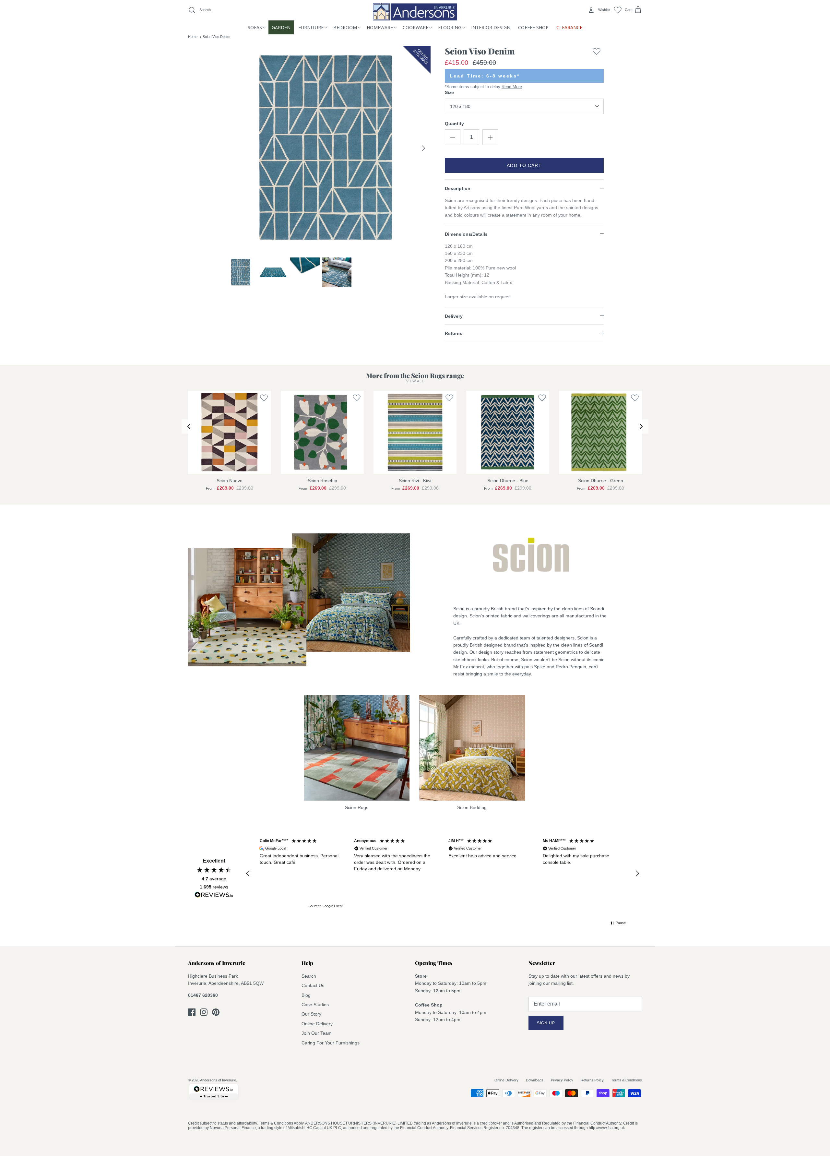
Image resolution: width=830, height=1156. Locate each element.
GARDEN (281, 27)
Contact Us (313, 985)
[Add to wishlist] (596, 52)
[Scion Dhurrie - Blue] (507, 432)
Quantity (454, 123)
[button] (248, 873)
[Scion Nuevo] (229, 432)
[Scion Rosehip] (322, 432)
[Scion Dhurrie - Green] (600, 432)
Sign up (546, 1023)
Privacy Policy (562, 1080)
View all (415, 381)
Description (457, 188)
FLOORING (449, 27)
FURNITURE (311, 27)
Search (309, 976)
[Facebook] (192, 1012)
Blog (306, 995)
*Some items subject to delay (483, 86)
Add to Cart (524, 165)
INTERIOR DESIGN (490, 27)
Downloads (534, 1080)
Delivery (454, 316)
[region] (442, 873)
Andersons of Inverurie (218, 1080)
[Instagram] (204, 1012)
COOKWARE (415, 27)
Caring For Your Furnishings (331, 1042)
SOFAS (255, 27)
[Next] (423, 148)
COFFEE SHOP (533, 27)
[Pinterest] (215, 1012)
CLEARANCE (569, 27)
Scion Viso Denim (216, 37)
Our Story (311, 1014)
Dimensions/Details (466, 234)
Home (192, 37)
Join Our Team (317, 1033)
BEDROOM (345, 27)
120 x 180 (460, 106)
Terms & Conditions (626, 1080)
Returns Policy (592, 1080)
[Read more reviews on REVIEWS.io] (214, 896)
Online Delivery (317, 1023)
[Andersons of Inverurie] (415, 11)
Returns (453, 333)
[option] (328, 148)
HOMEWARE (380, 27)
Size (449, 92)
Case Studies (315, 1004)
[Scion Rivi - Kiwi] (415, 432)
